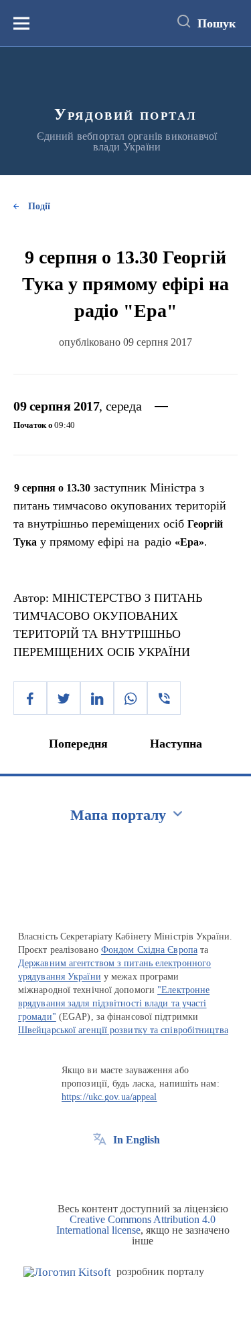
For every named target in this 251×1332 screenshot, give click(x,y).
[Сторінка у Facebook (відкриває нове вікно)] (100, 1170)
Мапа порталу (118, 814)
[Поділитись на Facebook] (30, 698)
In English (136, 1139)
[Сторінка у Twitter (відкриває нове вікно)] (124, 1170)
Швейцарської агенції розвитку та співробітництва (123, 1030)
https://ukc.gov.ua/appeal (109, 1097)
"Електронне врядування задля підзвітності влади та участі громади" (114, 1003)
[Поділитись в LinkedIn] (97, 698)
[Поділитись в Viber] (164, 698)
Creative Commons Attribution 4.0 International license (136, 1225)
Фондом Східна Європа (149, 950)
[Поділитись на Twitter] (64, 698)
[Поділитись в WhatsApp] (130, 698)
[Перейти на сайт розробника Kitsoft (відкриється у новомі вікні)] (67, 1272)
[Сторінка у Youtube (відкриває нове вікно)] (149, 1170)
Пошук (216, 23)
